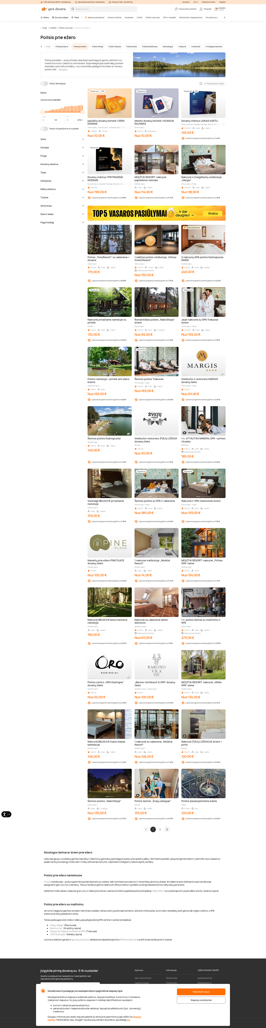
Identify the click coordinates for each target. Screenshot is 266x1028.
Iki (67, 116)
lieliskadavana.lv (204, 983)
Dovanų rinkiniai (114, 17)
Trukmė (44, 197)
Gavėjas (44, 147)
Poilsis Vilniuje (97, 46)
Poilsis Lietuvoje (153, 17)
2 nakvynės (195, 46)
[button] (46, 46)
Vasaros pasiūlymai (96, 17)
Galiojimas (45, 180)
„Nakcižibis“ (158, 890)
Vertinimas (46, 205)
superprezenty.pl (204, 978)
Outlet (139, 17)
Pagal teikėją (47, 222)
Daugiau (63, 69)
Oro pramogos (212, 17)
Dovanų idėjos (61, 17)
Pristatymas (171, 983)
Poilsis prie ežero (83, 28)
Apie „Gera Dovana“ (143, 978)
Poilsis (47, 881)
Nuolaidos (129, 17)
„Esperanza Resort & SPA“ (72, 931)
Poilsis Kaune (131, 46)
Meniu (46, 17)
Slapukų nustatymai (201, 1000)
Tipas (43, 172)
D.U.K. (196, 2)
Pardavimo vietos (208, 2)
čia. (129, 1019)
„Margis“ (53, 931)
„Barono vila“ (55, 928)
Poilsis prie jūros (62, 46)
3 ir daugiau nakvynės (214, 46)
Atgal (44, 28)
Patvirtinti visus (201, 991)
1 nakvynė (182, 46)
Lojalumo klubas (142, 983)
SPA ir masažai (169, 17)
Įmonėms (185, 2)
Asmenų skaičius (49, 164)
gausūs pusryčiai (80, 939)
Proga (43, 155)
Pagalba (222, 2)
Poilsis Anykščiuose (149, 46)
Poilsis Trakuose (115, 46)
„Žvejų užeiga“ (56, 925)
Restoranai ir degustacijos (190, 17)
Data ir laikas (47, 214)
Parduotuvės (171, 978)
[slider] (42, 112)
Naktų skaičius (48, 189)
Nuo (44, 116)
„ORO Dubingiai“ (57, 934)
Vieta (76, 17)
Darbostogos (168, 46)
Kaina (43, 92)
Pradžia (53, 28)
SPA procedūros (128, 939)
